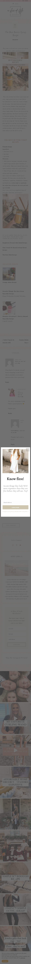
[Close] (27, 449)
